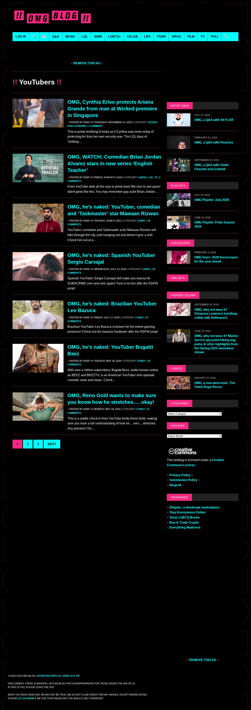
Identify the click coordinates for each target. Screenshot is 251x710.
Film (70, 126)
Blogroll (175, 485)
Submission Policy (183, 480)
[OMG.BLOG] (53, 16)
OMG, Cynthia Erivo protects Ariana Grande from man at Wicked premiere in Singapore (112, 108)
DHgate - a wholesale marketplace (194, 507)
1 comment (95, 126)
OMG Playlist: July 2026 (211, 200)
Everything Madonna (184, 527)
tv (203, 36)
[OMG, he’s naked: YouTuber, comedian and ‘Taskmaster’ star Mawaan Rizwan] (38, 230)
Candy (141, 220)
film (191, 36)
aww (98, 36)
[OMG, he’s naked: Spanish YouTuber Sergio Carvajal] (38, 278)
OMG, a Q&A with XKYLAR (214, 120)
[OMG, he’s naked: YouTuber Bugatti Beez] (38, 369)
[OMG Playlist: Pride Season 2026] (178, 226)
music (70, 36)
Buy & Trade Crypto (184, 522)
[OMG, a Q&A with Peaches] (178, 146)
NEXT (52, 444)
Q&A (55, 36)
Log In (20, 36)
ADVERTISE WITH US (49, 676)
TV (155, 177)
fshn (161, 36)
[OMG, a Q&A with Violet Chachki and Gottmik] (178, 169)
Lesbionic (80, 126)
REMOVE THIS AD (86, 63)
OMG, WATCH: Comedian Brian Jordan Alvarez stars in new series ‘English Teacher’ (114, 163)
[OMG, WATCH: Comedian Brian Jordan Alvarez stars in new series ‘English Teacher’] (38, 180)
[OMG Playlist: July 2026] (178, 203)
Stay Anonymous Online (187, 512)
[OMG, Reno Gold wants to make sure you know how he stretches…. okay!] (38, 418)
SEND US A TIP (71, 676)
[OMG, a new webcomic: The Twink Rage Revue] (178, 387)
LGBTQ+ (114, 36)
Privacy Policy (180, 475)
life (147, 36)
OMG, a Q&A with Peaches (213, 142)
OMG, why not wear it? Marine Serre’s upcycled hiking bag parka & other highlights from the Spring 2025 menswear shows (216, 344)
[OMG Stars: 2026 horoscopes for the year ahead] (178, 261)
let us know (26, 698)
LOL (85, 36)
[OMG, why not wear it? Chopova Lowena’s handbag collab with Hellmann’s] (178, 313)
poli (214, 36)
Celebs (152, 122)
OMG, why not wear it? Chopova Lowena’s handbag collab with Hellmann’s (215, 314)
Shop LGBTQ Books (184, 517)
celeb (132, 36)
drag (176, 36)
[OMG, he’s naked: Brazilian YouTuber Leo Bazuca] (38, 326)
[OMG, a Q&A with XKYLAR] (178, 123)
